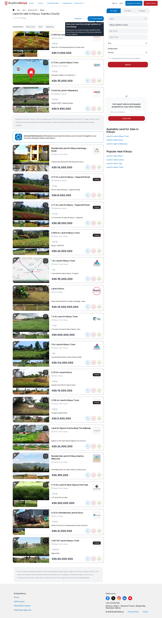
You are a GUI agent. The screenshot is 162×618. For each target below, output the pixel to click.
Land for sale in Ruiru (114, 156)
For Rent (40, 3)
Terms (145, 612)
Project (142, 11)
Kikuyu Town (30, 27)
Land (23, 10)
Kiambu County (32, 10)
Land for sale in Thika (114, 167)
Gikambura (50, 27)
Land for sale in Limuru (115, 160)
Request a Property (134, 3)
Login (121, 3)
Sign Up (114, 3)
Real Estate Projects (53, 3)
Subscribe (126, 118)
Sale (18, 10)
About (16, 597)
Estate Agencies (67, 3)
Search (128, 64)
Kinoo (40, 27)
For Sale (31, 3)
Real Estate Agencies (22, 610)
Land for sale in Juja (114, 163)
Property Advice (78, 3)
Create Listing (150, 3)
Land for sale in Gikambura (117, 144)
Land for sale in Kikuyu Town (117, 136)
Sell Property (19, 602)
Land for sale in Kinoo (114, 140)
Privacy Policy (133, 612)
